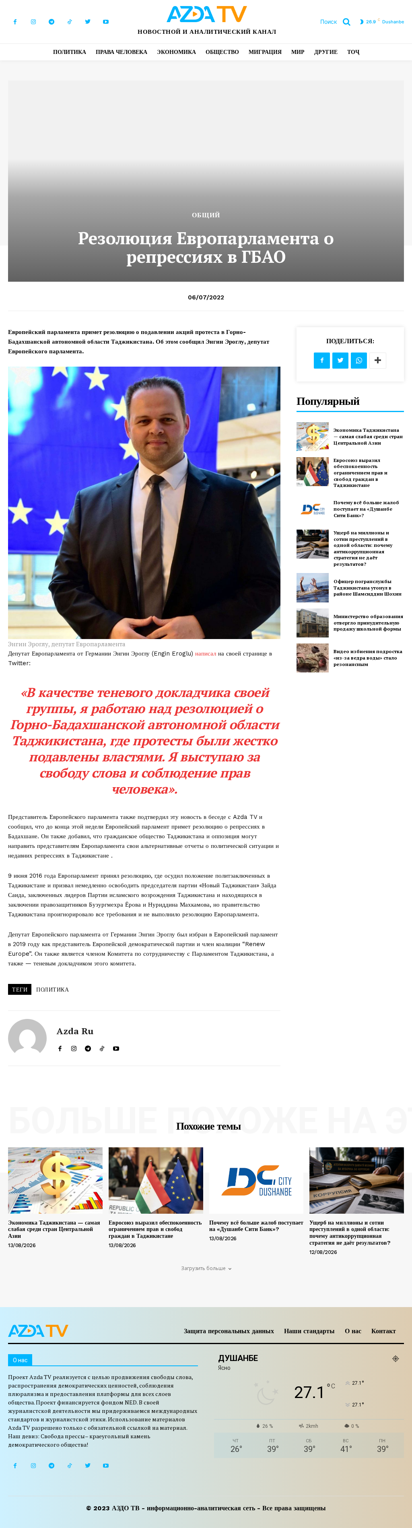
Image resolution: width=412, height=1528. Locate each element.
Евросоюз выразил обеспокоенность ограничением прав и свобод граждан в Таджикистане (360, 472)
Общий (206, 215)
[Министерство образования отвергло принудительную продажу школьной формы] (313, 622)
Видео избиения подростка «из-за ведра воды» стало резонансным (368, 657)
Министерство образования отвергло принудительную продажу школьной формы (368, 622)
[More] (377, 361)
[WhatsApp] (359, 361)
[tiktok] (102, 1046)
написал (206, 653)
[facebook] (60, 1046)
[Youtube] (106, 22)
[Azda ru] (27, 1038)
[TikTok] (69, 22)
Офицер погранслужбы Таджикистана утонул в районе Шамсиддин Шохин (368, 587)
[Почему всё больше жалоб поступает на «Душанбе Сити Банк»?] (313, 509)
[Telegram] (51, 22)
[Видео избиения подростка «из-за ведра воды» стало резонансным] (313, 657)
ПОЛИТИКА (52, 989)
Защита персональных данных (229, 1331)
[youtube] (116, 1046)
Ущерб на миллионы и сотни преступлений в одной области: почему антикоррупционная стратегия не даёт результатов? (363, 548)
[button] (338, 21)
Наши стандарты (309, 1331)
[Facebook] (15, 22)
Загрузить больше (203, 1268)
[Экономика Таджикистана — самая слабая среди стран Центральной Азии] (313, 436)
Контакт (383, 1331)
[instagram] (74, 1046)
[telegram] (88, 1046)
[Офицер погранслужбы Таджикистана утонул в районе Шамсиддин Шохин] (313, 587)
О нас (353, 1331)
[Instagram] (33, 22)
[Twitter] (87, 22)
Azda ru (75, 1031)
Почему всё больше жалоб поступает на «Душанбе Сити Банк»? (366, 508)
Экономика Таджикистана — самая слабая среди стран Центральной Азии (368, 436)
